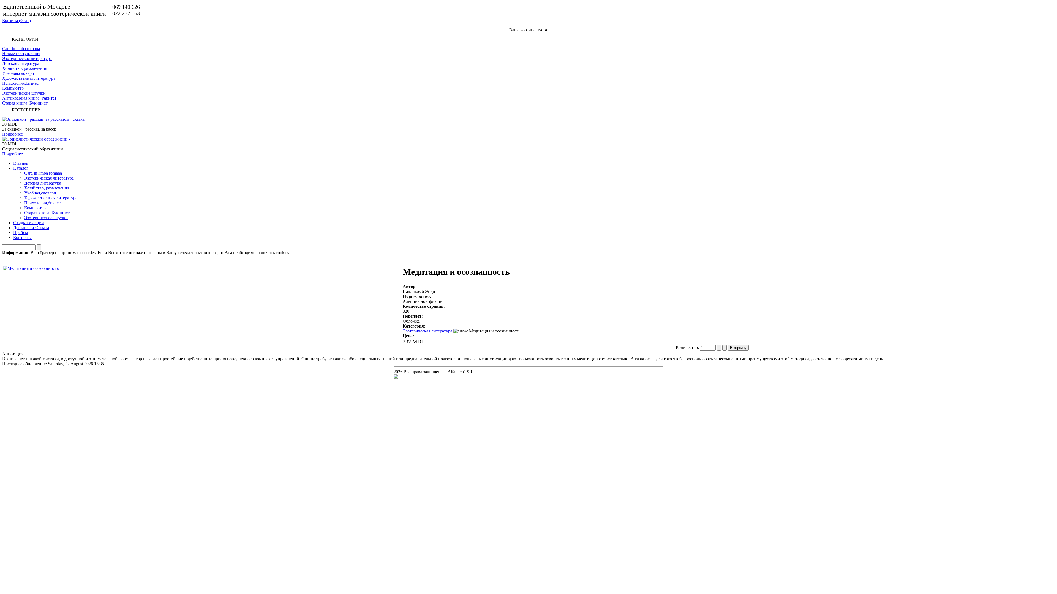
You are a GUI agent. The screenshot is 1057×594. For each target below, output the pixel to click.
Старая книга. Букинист (25, 103)
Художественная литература (28, 78)
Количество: (688, 347)
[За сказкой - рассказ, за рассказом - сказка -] (44, 119)
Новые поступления (21, 53)
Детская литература (20, 63)
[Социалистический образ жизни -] (36, 139)
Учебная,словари (18, 73)
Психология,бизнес (20, 83)
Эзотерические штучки (24, 93)
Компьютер (13, 88)
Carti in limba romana (21, 48)
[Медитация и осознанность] (31, 267)
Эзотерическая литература (27, 58)
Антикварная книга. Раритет (29, 98)
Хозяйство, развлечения (24, 68)
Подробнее (12, 134)
